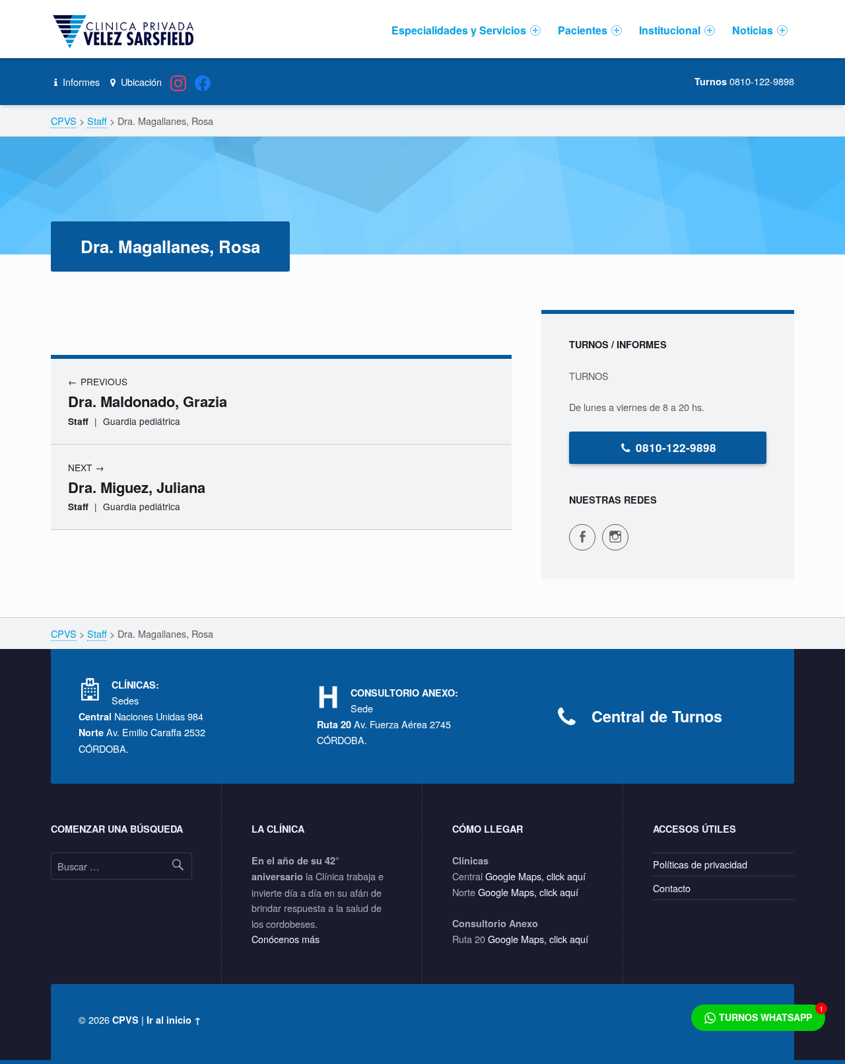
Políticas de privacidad (700, 864)
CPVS (125, 1019)
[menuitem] (466, 30)
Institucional (669, 30)
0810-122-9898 (676, 447)
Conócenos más (286, 939)
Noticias (752, 30)
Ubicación (139, 82)
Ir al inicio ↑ (174, 1019)
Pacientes (582, 30)
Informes (80, 82)
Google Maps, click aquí (535, 876)
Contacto (672, 888)
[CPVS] (125, 30)
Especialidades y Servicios (458, 30)
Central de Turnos (657, 716)
